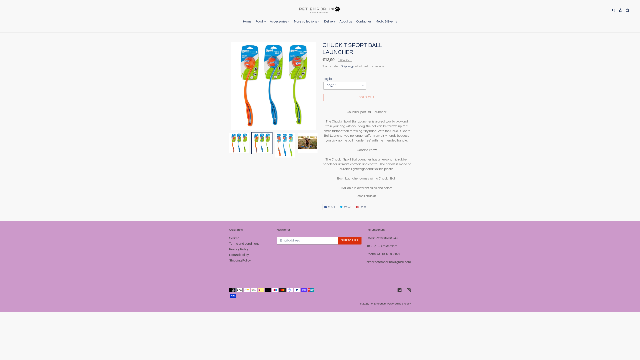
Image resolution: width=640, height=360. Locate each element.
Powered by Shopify (399, 303)
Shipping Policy (240, 260)
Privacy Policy (238, 249)
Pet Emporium (378, 303)
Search (234, 238)
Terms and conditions (244, 243)
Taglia (327, 78)
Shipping (347, 66)
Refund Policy (239, 254)
